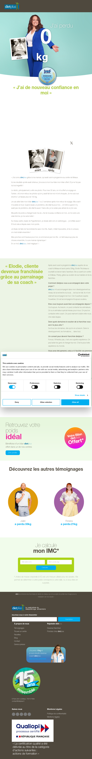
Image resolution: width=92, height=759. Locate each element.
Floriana (69, 521)
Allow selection (46, 402)
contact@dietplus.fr (18, 701)
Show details (80, 395)
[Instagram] (17, 714)
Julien (23, 521)
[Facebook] (13, 714)
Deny (17, 402)
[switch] (35, 387)
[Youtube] (21, 714)
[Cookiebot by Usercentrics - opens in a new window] (79, 355)
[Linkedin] (29, 714)
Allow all (75, 402)
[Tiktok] (25, 714)
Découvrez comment (37, 659)
